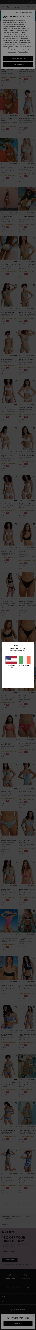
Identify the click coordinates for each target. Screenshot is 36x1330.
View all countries (25, 670)
